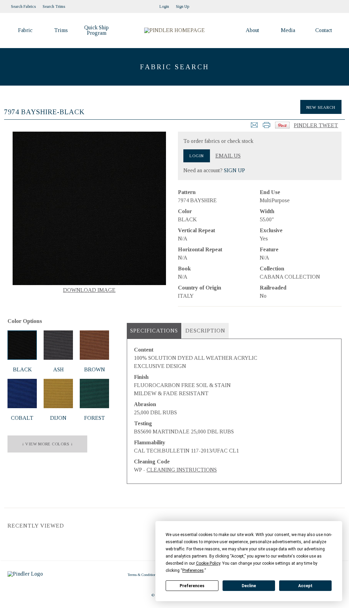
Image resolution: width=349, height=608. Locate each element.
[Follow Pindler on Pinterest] (324, 4)
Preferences (192, 585)
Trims (61, 30)
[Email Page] (254, 127)
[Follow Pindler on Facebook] (331, 4)
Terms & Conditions (142, 575)
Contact (323, 30)
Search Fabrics (23, 6)
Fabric (25, 30)
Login (164, 6)
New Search (320, 107)
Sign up (182, 6)
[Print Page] (266, 127)
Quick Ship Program (96, 30)
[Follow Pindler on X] (338, 4)
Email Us (228, 156)
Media (288, 30)
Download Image (89, 290)
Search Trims (54, 6)
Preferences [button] (193, 570)
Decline (249, 585)
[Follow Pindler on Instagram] (317, 4)
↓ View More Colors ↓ (47, 444)
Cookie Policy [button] (208, 563)
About (252, 30)
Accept (305, 585)
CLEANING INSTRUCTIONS (182, 470)
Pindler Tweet (316, 125)
